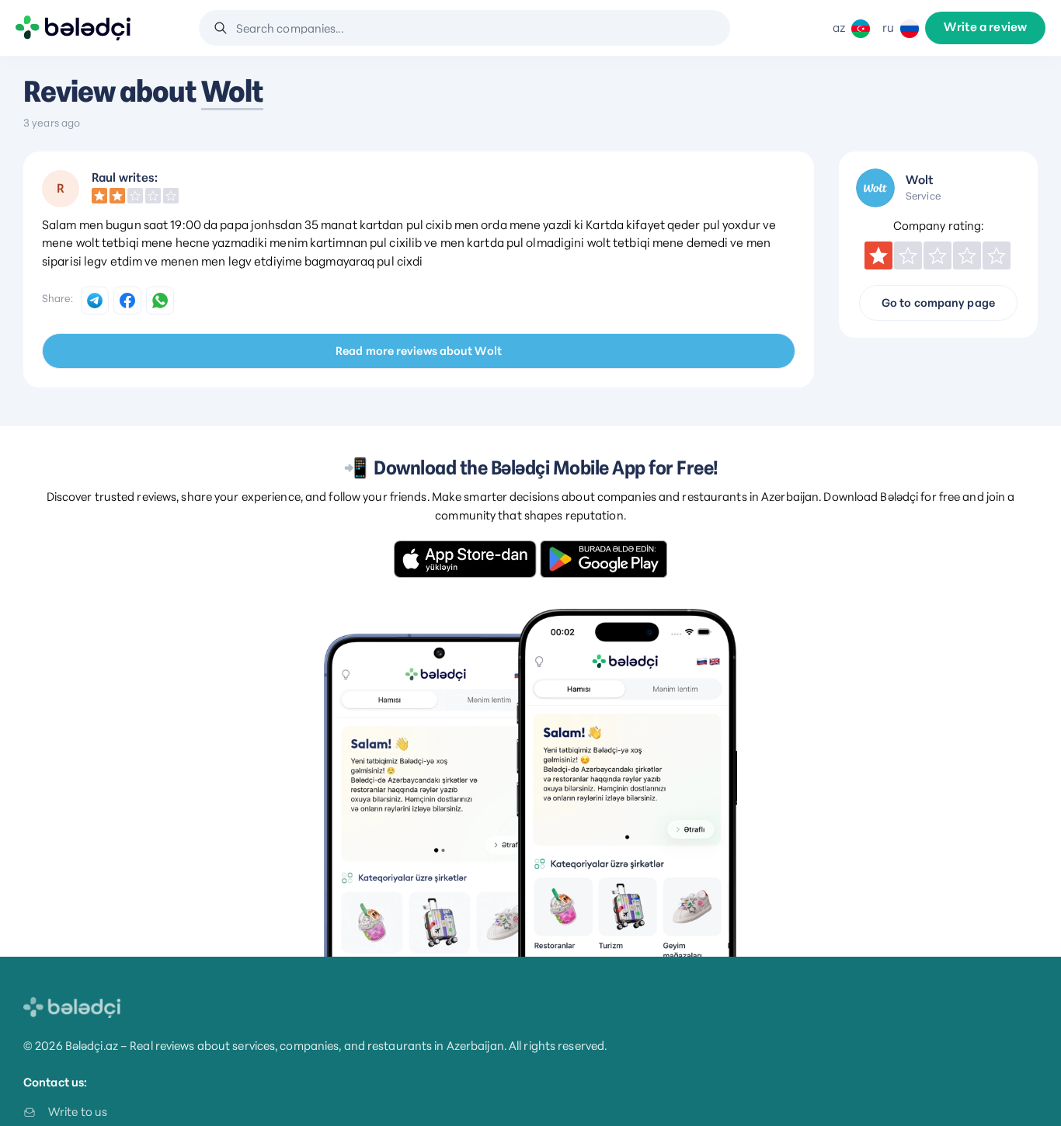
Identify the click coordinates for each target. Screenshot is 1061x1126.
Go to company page (938, 302)
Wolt (232, 91)
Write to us (77, 1111)
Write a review (985, 28)
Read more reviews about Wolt (419, 351)
